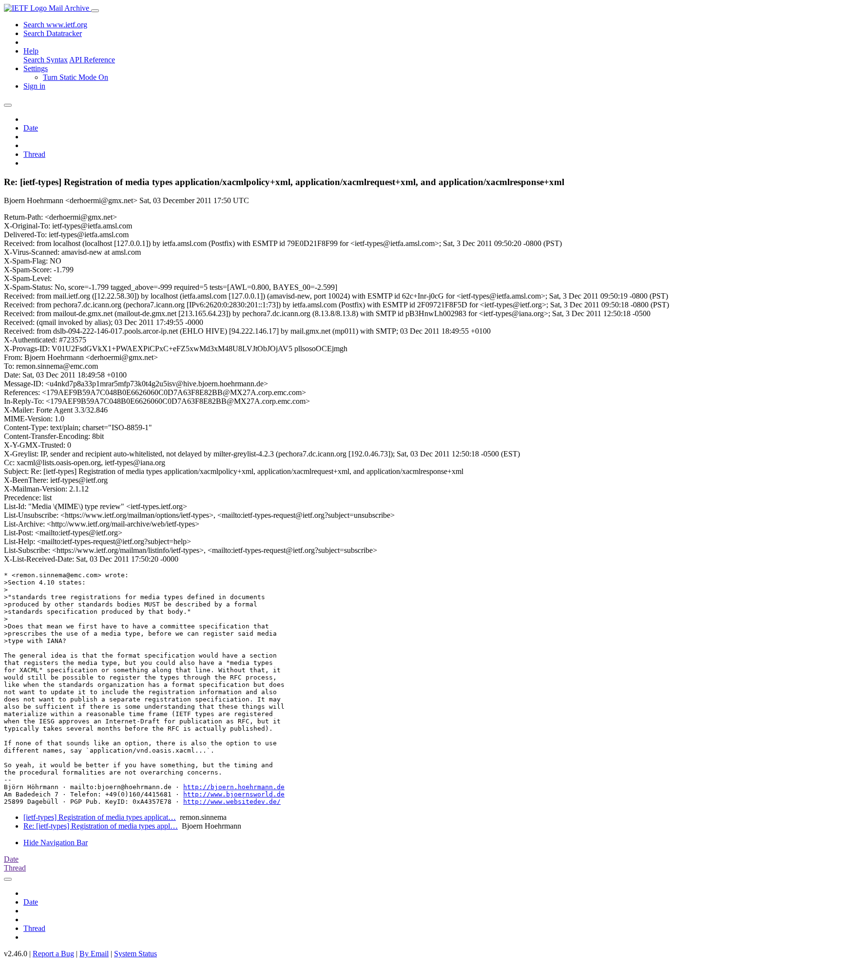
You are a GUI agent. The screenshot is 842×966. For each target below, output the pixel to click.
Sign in (34, 86)
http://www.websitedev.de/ (232, 801)
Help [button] (30, 51)
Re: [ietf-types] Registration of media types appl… (100, 826)
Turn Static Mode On (75, 77)
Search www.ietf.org (55, 24)
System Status (135, 953)
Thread (34, 154)
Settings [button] (35, 68)
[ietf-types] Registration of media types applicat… (99, 817)
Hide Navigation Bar (55, 842)
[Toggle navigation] (95, 10)
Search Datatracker (52, 33)
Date (30, 128)
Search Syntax (45, 60)
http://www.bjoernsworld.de (234, 794)
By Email (94, 953)
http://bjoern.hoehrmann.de (234, 787)
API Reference (92, 60)
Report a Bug (53, 953)
